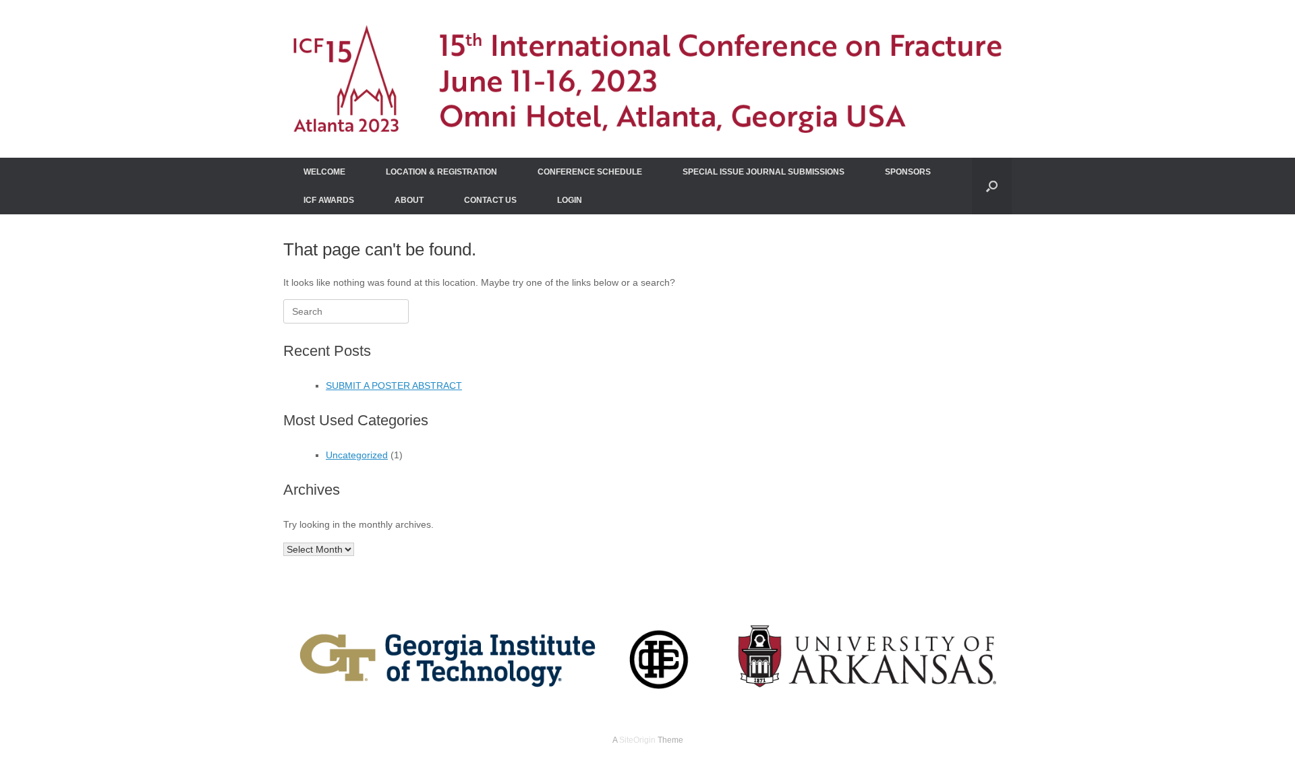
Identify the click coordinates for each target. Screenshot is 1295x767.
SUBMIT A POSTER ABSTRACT (394, 385)
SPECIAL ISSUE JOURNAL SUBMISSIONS (763, 172)
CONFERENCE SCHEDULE (590, 172)
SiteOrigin (637, 740)
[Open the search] (992, 186)
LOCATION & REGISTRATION (441, 172)
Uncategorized (357, 455)
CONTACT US (490, 200)
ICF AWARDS (329, 200)
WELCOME (324, 172)
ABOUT (409, 200)
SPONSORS (908, 172)
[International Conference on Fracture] (647, 78)
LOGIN (569, 200)
